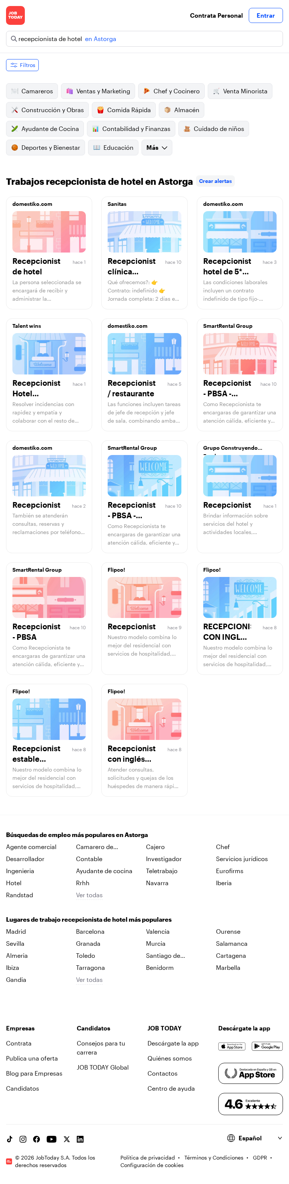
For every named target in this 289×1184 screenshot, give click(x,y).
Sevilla (15, 943)
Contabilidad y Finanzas (136, 128)
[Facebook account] (36, 1139)
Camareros (37, 90)
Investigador (164, 858)
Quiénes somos (170, 1058)
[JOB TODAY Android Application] (267, 1046)
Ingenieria (20, 870)
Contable (89, 858)
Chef (223, 846)
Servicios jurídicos (242, 858)
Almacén (186, 109)
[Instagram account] (23, 1139)
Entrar (266, 15)
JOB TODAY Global (103, 1067)
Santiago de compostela (163, 956)
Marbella (228, 967)
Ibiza (12, 967)
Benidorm (160, 967)
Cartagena (231, 955)
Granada (88, 943)
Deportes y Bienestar (50, 147)
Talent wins (26, 326)
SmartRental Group (227, 326)
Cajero (155, 846)
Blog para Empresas (34, 1073)
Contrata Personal (216, 15)
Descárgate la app (173, 1043)
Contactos (163, 1073)
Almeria (17, 955)
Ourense (228, 931)
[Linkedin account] (80, 1139)
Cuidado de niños (219, 128)
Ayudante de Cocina (50, 128)
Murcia (156, 943)
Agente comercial (31, 846)
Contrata (19, 1043)
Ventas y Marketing (103, 90)
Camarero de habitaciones (94, 847)
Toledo (85, 955)
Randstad (19, 894)
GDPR (260, 1157)
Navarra (157, 882)
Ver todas (89, 894)
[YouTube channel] (51, 1139)
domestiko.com (32, 204)
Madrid (16, 931)
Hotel (13, 882)
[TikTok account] (9, 1139)
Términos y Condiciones (213, 1157)
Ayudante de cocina (104, 870)
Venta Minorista (245, 90)
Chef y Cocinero (177, 90)
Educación (118, 147)
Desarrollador (25, 858)
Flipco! (116, 569)
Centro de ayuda (171, 1088)
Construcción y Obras (52, 109)
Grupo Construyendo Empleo (230, 449)
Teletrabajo (162, 870)
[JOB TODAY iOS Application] (232, 1046)
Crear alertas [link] (215, 181)
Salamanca (232, 943)
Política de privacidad (147, 1157)
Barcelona (90, 931)
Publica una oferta (32, 1058)
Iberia (224, 882)
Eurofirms (229, 870)
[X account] (66, 1139)
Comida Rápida (129, 109)
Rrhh (83, 882)
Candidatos (22, 1088)
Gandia (16, 979)
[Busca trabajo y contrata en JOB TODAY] (15, 15)
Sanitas (117, 204)
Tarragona (90, 967)
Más (152, 147)
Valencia (158, 931)
